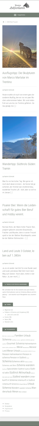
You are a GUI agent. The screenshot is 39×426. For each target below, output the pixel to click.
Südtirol (27, 369)
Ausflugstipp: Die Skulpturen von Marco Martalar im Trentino (18, 77)
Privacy (7, 411)
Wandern (7, 322)
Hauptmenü (21, 15)
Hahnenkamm (30, 343)
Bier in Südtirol (8, 336)
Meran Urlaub (13, 350)
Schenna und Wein (9, 365)
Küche (7, 317)
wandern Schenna (25, 388)
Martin (15, 347)
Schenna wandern (26, 365)
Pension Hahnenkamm (12, 354)
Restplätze (8, 406)
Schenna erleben (28, 361)
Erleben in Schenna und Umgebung (15, 312)
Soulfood (4, 369)
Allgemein (8, 310)
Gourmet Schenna (15, 343)
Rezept (27, 358)
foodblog (14, 340)
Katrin (3, 347)
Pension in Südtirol (18, 357)
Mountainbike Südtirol (26, 351)
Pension (33, 351)
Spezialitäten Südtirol (15, 369)
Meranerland (26, 347)
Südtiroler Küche (8, 377)
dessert (12, 336)
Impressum (9, 408)
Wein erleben (23, 392)
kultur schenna (9, 347)
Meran (20, 347)
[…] (15, 106)
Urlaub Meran (23, 384)
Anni (3, 336)
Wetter (7, 404)
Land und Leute (11, 315)
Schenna (7, 361)
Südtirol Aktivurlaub (20, 372)
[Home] (3, 22)
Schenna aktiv (18, 361)
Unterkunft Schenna (10, 384)
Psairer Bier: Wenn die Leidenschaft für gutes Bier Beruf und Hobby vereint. (19, 209)
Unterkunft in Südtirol (26, 380)
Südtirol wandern (21, 376)
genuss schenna (25, 340)
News (6, 319)
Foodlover (19, 340)
